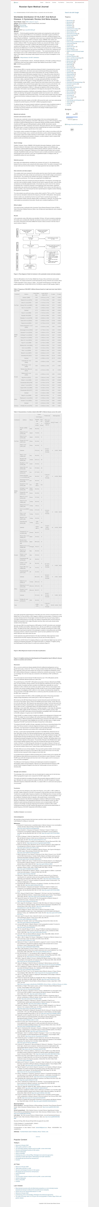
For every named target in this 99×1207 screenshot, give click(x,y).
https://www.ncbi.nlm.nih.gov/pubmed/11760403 (38, 843)
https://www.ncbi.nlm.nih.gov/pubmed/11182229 (33, 1097)
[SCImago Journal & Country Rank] (74, 124)
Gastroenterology (71, 43)
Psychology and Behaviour (73, 87)
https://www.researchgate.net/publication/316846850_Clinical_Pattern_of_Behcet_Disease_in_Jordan (42, 984)
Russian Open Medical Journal (34, 7)
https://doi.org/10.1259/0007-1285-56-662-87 (36, 1088)
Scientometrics (70, 93)
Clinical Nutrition (71, 32)
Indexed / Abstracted (21, 1151)
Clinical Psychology (71, 35)
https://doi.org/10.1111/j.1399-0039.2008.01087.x (37, 1065)
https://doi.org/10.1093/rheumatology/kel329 (28, 828)
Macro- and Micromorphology (74, 58)
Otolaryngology (70, 74)
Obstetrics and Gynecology (73, 69)
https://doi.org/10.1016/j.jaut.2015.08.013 (27, 901)
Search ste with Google (72, 12)
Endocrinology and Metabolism (74, 41)
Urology (68, 103)
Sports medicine (71, 96)
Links (68, 105)
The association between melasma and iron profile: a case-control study (33, 1148)
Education (69, 40)
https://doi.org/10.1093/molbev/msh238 (36, 932)
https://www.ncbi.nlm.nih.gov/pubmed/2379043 (45, 1076)
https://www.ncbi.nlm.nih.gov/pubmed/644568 (28, 989)
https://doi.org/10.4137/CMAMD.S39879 (51, 1013)
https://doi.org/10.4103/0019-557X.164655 (27, 869)
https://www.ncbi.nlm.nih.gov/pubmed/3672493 (46, 972)
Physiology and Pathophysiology (74, 82)
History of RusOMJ (20, 1153)
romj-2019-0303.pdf (30, 30)
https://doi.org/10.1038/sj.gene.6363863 (27, 919)
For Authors (61, 2)
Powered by (70, 119)
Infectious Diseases (71, 56)
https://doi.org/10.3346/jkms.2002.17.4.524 (27, 1020)
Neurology (69, 66)
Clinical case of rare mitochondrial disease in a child (28, 1191)
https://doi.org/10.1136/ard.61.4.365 (26, 940)
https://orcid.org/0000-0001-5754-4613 (22, 1113)
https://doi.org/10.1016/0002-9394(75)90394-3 (28, 969)
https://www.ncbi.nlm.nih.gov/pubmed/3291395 (28, 935)
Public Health (70, 88)
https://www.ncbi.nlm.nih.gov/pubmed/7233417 (36, 1036)
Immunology (70, 54)
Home (41, 2)
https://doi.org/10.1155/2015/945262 (26, 927)
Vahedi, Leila (45, 1131)
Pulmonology (70, 90)
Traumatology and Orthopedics (74, 100)
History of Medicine (71, 49)
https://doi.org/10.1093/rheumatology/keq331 (28, 852)
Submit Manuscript (20, 1173)
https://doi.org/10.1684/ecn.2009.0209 (37, 1003)
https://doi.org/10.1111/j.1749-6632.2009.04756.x (29, 859)
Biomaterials (70, 22)
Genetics (69, 45)
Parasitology (70, 77)
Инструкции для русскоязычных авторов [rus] (27, 1158)
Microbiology (70, 62)
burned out (38, 1136)
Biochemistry (70, 20)
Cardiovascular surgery (72, 28)
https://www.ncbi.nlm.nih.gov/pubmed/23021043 (29, 1071)
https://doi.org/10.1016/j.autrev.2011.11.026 (28, 847)
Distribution (36, 57)
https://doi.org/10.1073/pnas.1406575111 (27, 1042)
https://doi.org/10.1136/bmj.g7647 (51, 878)
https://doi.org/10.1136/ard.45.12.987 (50, 979)
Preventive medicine (72, 84)
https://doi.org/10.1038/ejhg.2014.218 (42, 951)
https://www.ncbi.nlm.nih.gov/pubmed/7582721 (28, 961)
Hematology (70, 48)
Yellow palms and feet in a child (23, 1146)
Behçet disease (24, 57)
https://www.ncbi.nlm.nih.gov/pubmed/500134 (28, 1084)
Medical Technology (71, 59)
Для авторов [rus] (79, 2)
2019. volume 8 (30, 21)
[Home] (16, 2)
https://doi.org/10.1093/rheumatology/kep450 (28, 922)
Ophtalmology (70, 72)
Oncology (69, 71)
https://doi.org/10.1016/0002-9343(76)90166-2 (45, 1101)
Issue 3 (36, 21)
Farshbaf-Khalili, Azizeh (26, 1131)
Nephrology (69, 64)
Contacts (18, 1159)
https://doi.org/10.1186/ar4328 (24, 1060)
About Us (48, 2)
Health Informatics (71, 46)
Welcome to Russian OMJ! (22, 1145)
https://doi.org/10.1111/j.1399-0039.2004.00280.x (40, 896)
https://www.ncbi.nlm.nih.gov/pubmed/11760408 (38, 956)
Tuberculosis (70, 101)
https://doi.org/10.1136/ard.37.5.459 (28, 1080)
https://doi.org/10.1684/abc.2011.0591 (41, 1093)
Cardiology (69, 27)
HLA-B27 (31, 57)
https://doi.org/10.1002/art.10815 (44, 864)
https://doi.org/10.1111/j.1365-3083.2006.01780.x (48, 1054)
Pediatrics (69, 80)
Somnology (69, 95)
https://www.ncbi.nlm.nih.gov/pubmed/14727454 (34, 1049)
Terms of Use (69, 2)
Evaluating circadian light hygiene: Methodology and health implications (33, 1156)
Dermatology (70, 38)
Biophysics (69, 23)
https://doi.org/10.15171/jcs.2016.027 (26, 873)
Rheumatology (22, 25)
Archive (54, 2)
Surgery (69, 98)
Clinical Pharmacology (72, 33)
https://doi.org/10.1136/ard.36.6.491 (34, 885)
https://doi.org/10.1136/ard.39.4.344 (39, 1031)
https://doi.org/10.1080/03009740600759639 (28, 946)
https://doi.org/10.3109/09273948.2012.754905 (28, 1026)
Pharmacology (70, 79)
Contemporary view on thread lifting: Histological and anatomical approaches (34, 1155)
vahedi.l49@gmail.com (41, 1127)
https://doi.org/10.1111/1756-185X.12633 (31, 998)
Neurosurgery (70, 67)
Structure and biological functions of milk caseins (27, 1150)
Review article (24, 26)
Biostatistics (69, 25)
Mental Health (70, 61)
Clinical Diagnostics (71, 30)
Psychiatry (69, 85)
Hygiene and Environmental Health (75, 51)
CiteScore (75, 114)
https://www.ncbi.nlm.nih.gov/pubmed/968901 (50, 964)
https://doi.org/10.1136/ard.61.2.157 (37, 839)
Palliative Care (70, 75)
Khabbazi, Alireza (37, 1131)
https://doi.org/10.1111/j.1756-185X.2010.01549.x (29, 1008)
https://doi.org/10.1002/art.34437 (38, 994)
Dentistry (69, 36)
